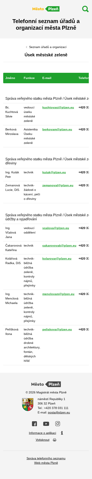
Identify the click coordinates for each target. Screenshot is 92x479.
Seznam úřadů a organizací (48, 47)
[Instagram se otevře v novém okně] (57, 423)
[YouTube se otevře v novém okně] (46, 424)
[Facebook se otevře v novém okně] (34, 423)
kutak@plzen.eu (54, 172)
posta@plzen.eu (59, 412)
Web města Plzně (46, 462)
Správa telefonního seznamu (46, 458)
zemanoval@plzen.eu (57, 185)
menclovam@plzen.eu (58, 294)
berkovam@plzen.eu (57, 129)
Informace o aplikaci (42, 433)
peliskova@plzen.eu (57, 329)
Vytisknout (42, 439)
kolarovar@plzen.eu (56, 258)
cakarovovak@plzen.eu (59, 245)
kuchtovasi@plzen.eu (58, 107)
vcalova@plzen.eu (55, 228)
